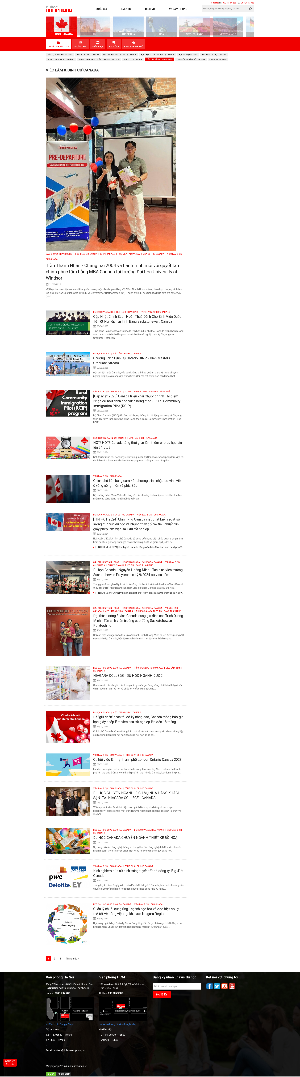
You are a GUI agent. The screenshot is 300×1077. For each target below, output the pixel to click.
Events (126, 9)
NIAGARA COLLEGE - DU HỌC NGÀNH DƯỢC (128, 675)
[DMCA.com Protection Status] (59, 1075)
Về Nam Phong (178, 9)
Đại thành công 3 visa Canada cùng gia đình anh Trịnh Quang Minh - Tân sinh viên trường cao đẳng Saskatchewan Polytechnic (138, 621)
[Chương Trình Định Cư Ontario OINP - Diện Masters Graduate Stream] (68, 364)
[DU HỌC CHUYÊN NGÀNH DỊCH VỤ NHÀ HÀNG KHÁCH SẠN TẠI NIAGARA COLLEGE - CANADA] (68, 801)
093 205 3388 (247, 3)
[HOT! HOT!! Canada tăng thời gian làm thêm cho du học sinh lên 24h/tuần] (68, 448)
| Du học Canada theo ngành (148, 830)
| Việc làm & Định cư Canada (154, 312)
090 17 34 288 (229, 3)
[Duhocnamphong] (59, 8)
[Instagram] (224, 988)
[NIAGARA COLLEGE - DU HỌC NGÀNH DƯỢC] (68, 683)
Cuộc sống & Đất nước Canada (109, 438)
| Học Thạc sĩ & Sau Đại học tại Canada (94, 254)
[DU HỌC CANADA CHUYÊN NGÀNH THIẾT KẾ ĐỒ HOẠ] (68, 841)
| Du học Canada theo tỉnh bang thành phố (146, 391)
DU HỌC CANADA (101, 353)
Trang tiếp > (72, 958)
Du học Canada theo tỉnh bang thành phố (116, 312)
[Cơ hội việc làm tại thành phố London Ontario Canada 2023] (68, 764)
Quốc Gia (101, 9)
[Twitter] (217, 988)
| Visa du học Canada (152, 254)
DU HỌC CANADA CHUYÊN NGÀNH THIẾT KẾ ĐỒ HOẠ (135, 838)
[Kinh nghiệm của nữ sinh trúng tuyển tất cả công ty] (68, 876)
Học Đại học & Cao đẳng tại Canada (112, 668)
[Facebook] (210, 988)
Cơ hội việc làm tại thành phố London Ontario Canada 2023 (137, 759)
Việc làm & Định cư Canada (107, 391)
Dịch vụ (150, 9)
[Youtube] (231, 988)
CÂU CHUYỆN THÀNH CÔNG (59, 254)
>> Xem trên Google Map (59, 1024)
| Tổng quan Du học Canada (147, 668)
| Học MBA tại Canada (127, 254)
